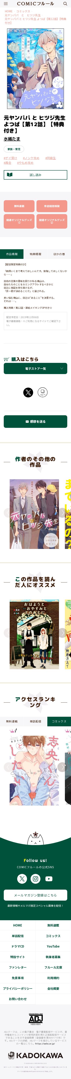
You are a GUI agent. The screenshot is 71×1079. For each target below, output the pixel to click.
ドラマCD (17, 946)
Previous (9, 513)
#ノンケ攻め (31, 158)
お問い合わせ (18, 999)
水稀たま (12, 139)
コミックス (23, 11)
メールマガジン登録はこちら (35, 895)
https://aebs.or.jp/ (45, 1043)
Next (62, 513)
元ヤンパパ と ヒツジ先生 (23, 15)
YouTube (53, 946)
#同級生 (50, 158)
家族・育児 (13, 149)
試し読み (35, 175)
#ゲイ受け (10, 158)
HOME (9, 11)
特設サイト (17, 957)
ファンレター (18, 967)
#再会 (7, 163)
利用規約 (53, 978)
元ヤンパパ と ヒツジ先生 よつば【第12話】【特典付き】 (35, 21)
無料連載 (53, 925)
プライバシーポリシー (18, 988)
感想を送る (35, 421)
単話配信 (18, 936)
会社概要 (53, 988)
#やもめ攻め (25, 163)
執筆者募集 (53, 957)
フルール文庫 (53, 967)
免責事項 (18, 978)
